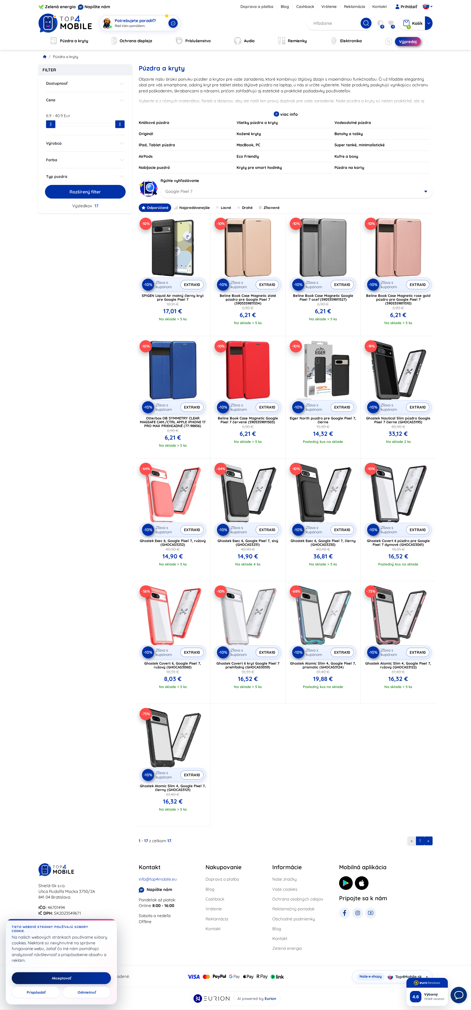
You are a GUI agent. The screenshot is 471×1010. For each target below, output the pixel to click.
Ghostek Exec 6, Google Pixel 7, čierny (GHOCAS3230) (323, 543)
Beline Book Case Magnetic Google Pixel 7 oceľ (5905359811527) (323, 297)
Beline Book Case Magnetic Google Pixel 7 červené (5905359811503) (248, 420)
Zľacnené (272, 207)
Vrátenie (329, 6)
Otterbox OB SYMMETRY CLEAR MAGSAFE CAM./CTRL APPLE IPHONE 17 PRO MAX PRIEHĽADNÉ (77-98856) (173, 422)
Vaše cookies (284, 889)
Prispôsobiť (36, 992)
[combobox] (297, 191)
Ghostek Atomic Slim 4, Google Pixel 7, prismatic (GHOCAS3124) (323, 665)
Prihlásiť (409, 6)
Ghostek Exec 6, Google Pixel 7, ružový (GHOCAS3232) (173, 543)
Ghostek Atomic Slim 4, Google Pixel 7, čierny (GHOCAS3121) (173, 788)
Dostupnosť (57, 83)
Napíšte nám (97, 6)
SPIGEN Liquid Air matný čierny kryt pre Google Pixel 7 (173, 297)
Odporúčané (157, 207)
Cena (50, 100)
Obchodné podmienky (293, 918)
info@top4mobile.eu (158, 879)
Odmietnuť (87, 992)
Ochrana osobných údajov (297, 899)
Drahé (247, 207)
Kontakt (379, 6)
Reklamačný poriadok (293, 908)
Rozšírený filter (85, 191)
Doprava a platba (256, 6)
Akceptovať (61, 978)
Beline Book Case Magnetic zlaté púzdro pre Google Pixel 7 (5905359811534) (248, 299)
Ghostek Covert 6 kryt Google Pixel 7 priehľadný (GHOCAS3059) (247, 665)
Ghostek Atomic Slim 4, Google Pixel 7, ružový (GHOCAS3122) (398, 665)
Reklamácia (354, 6)
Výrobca (54, 143)
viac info (288, 114)
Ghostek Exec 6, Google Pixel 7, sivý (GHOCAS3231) (248, 543)
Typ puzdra (56, 176)
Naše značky (284, 879)
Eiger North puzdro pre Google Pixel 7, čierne (323, 420)
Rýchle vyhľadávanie (180, 180)
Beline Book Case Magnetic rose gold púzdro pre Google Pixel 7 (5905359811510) (398, 299)
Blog (285, 6)
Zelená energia (60, 6)
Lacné (226, 207)
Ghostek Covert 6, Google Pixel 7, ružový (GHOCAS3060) (172, 665)
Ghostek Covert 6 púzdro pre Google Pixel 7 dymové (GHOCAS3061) (398, 543)
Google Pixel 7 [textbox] (178, 191)
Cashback (305, 6)
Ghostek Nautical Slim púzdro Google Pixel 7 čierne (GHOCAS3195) (398, 420)
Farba (51, 159)
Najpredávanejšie (194, 207)
